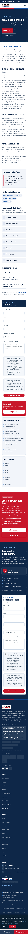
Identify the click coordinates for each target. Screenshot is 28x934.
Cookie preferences (20, 912)
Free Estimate (7, 30)
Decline (5, 926)
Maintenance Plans (7, 837)
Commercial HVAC (6, 804)
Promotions (5, 844)
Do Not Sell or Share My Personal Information (14, 908)
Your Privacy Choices (12, 923)
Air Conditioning (6, 778)
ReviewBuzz (5, 757)
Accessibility (10, 912)
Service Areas (9, 13)
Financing (4, 841)
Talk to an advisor (13, 535)
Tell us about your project (11, 341)
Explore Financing (13, 530)
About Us (4, 818)
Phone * (6, 325)
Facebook (20, 757)
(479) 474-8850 (9, 36)
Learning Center (6, 826)
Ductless (4, 789)
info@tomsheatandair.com (12, 868)
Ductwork (4, 797)
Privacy (14, 904)
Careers (4, 848)
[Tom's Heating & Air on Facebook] (3, 768)
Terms (4, 912)
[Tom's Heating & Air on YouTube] (6, 768)
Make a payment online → (8, 885)
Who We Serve (6, 822)
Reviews (4, 833)
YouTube (13, 757)
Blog (3, 852)
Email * (5, 317)
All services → (5, 808)
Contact (4, 856)
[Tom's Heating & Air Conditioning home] (5, 5)
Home (3, 13)
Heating (4, 782)
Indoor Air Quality (6, 793)
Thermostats (5, 800)
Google (4, 761)
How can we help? (9, 333)
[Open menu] (24, 5)
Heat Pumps (5, 786)
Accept (13, 926)
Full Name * (7, 309)
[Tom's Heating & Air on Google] (10, 768)
